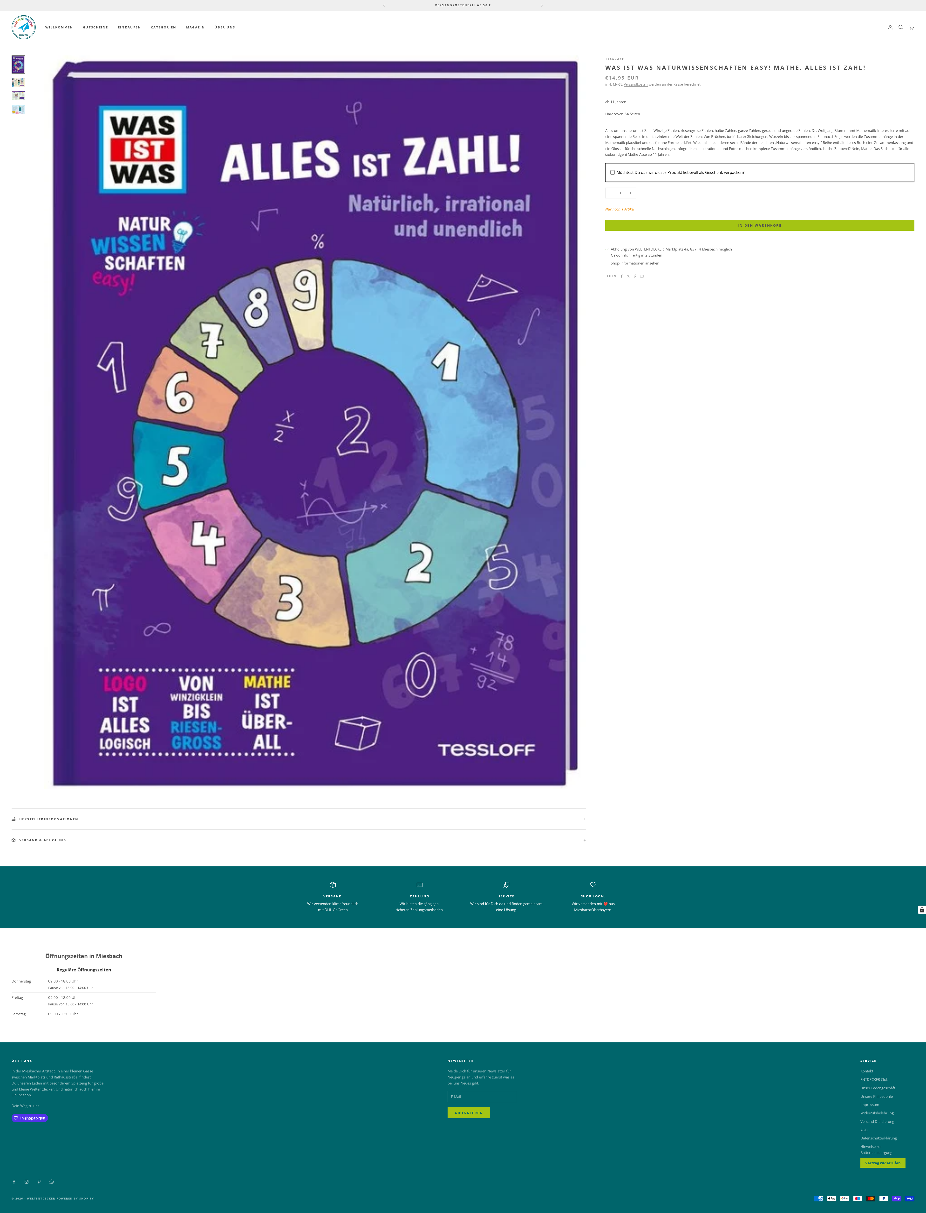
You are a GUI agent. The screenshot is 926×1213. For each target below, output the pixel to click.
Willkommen (59, 27)
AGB (864, 1129)
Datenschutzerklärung (878, 1138)
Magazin (195, 27)
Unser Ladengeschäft (877, 1087)
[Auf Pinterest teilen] (635, 276)
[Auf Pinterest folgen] (39, 1181)
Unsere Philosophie (876, 1096)
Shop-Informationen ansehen (635, 263)
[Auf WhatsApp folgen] (51, 1181)
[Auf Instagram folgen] (26, 1181)
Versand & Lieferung (877, 1121)
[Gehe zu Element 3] (18, 96)
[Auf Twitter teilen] (628, 276)
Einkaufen (129, 27)
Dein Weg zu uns (25, 1105)
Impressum (869, 1104)
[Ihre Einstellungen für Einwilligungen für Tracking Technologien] (922, 910)
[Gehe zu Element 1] (18, 64)
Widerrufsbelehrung (877, 1113)
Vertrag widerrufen (883, 1162)
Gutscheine (95, 27)
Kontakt (866, 1071)
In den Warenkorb (760, 225)
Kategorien (164, 27)
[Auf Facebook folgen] (14, 1181)
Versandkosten (636, 84)
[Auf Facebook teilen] (622, 276)
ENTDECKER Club (874, 1079)
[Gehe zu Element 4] (18, 109)
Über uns (225, 27)
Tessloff (614, 58)
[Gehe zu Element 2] (18, 82)
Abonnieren (469, 1113)
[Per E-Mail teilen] (642, 276)
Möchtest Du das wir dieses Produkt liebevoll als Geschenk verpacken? (680, 172)
